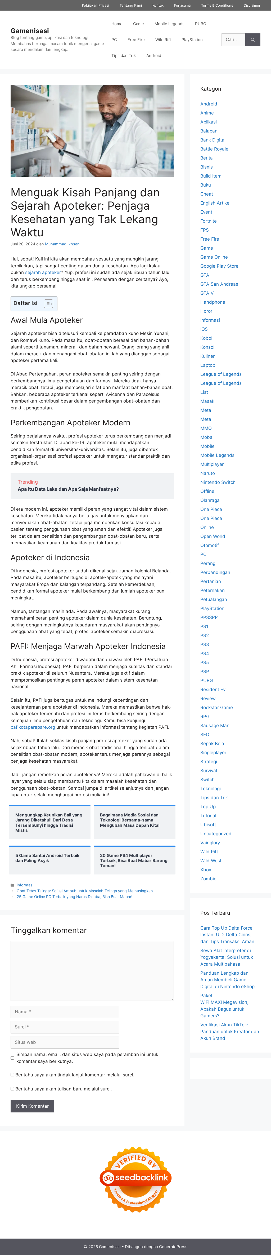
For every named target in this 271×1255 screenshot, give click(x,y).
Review (208, 698)
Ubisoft (208, 824)
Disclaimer (252, 5)
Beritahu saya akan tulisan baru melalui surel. (63, 1089)
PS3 (204, 644)
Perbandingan (215, 572)
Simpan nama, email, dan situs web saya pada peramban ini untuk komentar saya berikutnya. (87, 1058)
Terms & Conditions (217, 5)
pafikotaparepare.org (33, 727)
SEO (204, 734)
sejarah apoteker (43, 272)
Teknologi (210, 788)
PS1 (204, 626)
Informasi (25, 885)
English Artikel (215, 203)
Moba (206, 437)
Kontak (158, 5)
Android (153, 55)
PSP (204, 671)
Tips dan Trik (123, 55)
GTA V (207, 293)
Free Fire (136, 39)
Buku (205, 185)
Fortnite (208, 221)
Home (117, 23)
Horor (206, 311)
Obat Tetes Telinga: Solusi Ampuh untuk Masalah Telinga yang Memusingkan (85, 891)
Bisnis (206, 167)
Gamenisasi (30, 31)
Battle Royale (214, 149)
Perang (207, 563)
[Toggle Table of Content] (46, 303)
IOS (204, 329)
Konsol (207, 347)
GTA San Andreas (219, 284)
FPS (204, 230)
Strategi (208, 761)
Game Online (214, 257)
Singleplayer (213, 752)
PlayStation (192, 39)
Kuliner (207, 356)
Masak (207, 401)
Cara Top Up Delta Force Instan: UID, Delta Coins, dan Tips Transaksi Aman (227, 934)
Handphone (212, 302)
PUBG (200, 23)
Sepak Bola (212, 743)
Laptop (207, 365)
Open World (212, 536)
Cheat (206, 194)
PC (114, 39)
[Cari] (252, 39)
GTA (204, 275)
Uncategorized (216, 833)
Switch (207, 779)
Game (138, 23)
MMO (206, 428)
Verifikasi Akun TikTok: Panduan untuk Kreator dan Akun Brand (229, 1031)
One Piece (211, 509)
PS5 (204, 662)
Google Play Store (219, 266)
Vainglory (210, 842)
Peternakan (212, 590)
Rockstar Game (216, 707)
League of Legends (221, 374)
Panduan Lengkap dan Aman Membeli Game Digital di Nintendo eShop (227, 979)
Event (206, 212)
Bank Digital (212, 140)
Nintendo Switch (218, 482)
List (204, 392)
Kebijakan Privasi (95, 5)
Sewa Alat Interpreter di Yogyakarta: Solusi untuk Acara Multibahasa (226, 957)
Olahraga (210, 500)
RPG (205, 716)
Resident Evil (214, 689)
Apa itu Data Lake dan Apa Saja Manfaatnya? (68, 489)
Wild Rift (163, 39)
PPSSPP (209, 617)
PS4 (204, 653)
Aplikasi (208, 122)
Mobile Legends (169, 23)
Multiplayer (212, 464)
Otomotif (209, 545)
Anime (207, 113)
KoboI (206, 338)
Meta (205, 410)
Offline (207, 491)
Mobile (207, 446)
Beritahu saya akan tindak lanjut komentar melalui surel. (74, 1074)
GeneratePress (173, 1246)
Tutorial (208, 815)
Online (207, 527)
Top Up (208, 806)
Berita (206, 158)
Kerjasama (182, 5)
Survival (208, 770)
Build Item (211, 176)
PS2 (204, 635)
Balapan (209, 131)
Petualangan (213, 599)
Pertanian (210, 581)
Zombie (208, 878)
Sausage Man (214, 725)
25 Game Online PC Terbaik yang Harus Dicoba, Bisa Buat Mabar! (74, 896)
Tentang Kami (131, 5)
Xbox (205, 869)
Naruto (207, 473)
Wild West (211, 860)
